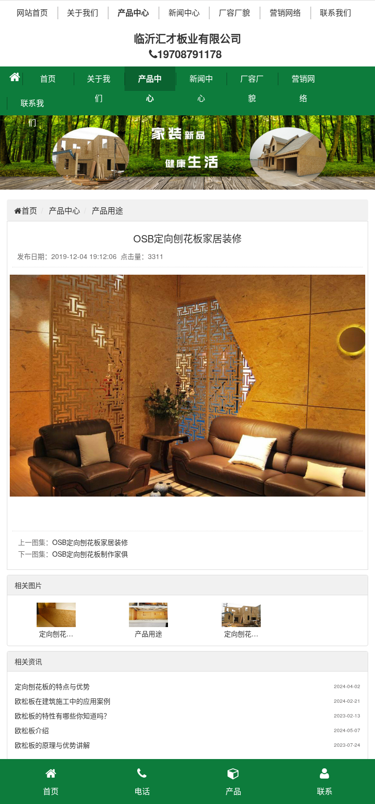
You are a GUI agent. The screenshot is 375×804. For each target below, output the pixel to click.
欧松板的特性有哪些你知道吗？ (62, 715)
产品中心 (133, 12)
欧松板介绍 (32, 730)
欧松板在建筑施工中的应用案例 (62, 701)
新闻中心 (184, 12)
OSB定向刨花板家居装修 (90, 542)
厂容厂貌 (234, 12)
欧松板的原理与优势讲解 (52, 745)
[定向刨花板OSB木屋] (241, 622)
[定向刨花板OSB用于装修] (56, 622)
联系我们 (335, 12)
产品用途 (107, 210)
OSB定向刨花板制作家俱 (90, 554)
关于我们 (82, 12)
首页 (48, 78)
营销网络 (285, 12)
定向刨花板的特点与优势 (52, 686)
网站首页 (32, 12)
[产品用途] (148, 622)
